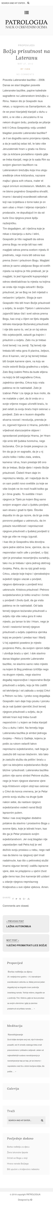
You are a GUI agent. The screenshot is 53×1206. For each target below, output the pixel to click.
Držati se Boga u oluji (17, 1157)
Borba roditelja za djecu (20, 971)
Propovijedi (26, 45)
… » (33, 1008)
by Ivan (25, 69)
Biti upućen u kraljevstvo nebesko (23, 1169)
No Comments (25, 74)
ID (31, 1199)
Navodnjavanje (15, 1034)
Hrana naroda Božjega (18, 1163)
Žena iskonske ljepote (17, 1152)
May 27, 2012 (25, 63)
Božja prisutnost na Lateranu (26, 54)
